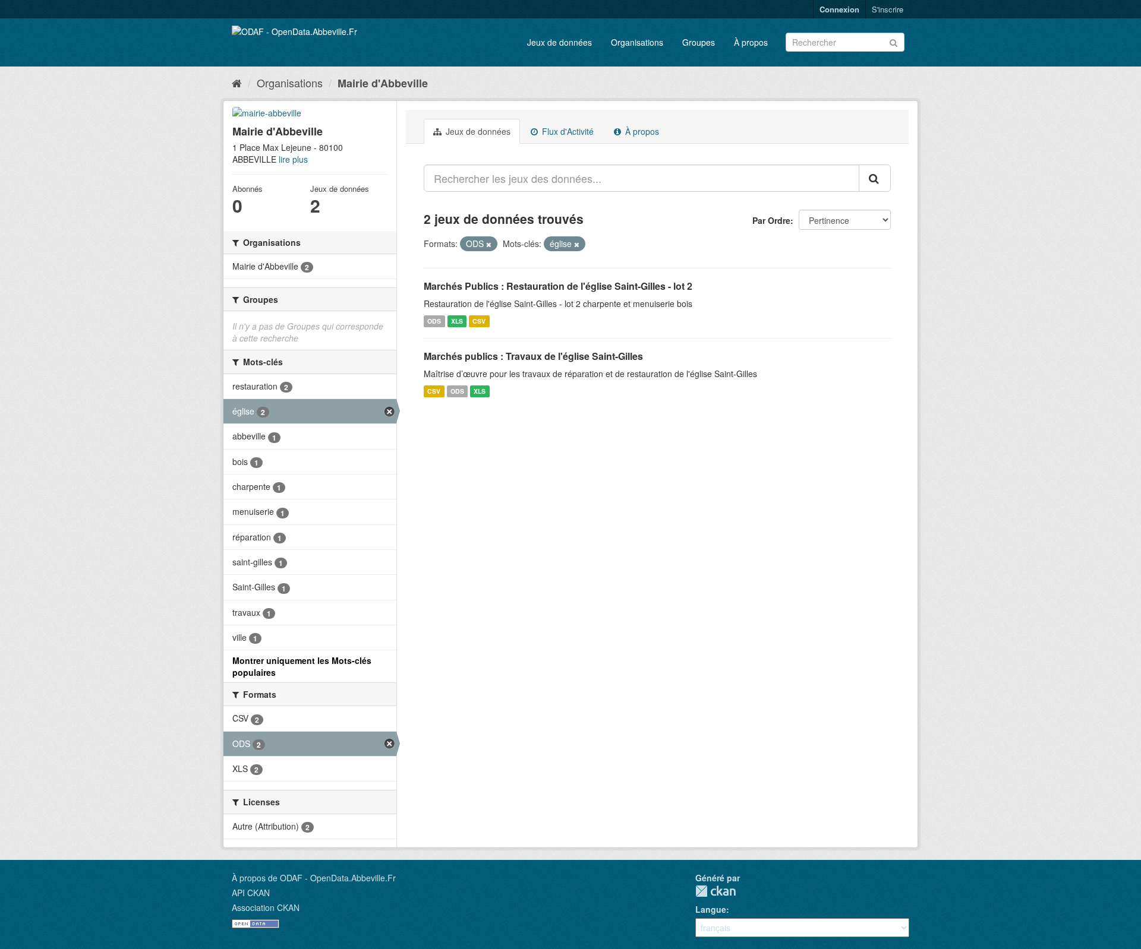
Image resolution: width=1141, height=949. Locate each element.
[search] (875, 178)
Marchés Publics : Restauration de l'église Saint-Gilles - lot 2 (558, 286)
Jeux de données (559, 42)
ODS (434, 321)
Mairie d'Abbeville (383, 83)
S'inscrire (887, 9)
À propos (751, 42)
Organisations (637, 42)
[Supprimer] (488, 244)
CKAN (715, 891)
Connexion (839, 9)
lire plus (293, 159)
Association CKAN (266, 907)
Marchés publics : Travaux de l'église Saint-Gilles (533, 356)
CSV (479, 321)
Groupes (698, 42)
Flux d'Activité (567, 131)
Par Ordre (771, 220)
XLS (457, 321)
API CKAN (251, 893)
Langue (710, 909)
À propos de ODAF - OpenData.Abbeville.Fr (314, 878)
